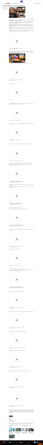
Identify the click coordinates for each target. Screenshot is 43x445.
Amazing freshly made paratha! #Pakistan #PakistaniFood (15, 265)
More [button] (19, 3)
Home (6, 3)
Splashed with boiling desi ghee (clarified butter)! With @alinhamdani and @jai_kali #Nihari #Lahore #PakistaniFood (16, 246)
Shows (17, 3)
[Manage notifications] (1, 443)
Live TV (22, 3)
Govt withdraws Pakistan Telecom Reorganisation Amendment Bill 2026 (24, 432)
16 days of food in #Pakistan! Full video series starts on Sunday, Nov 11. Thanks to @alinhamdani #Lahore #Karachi (16, 48)
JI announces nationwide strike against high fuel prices (11, 439)
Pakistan (10, 3)
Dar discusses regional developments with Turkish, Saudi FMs (17, 432)
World (13, 3)
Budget (8, 3)
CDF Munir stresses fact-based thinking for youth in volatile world (31, 432)
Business (15, 3)
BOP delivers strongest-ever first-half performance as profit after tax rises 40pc (11, 433)
